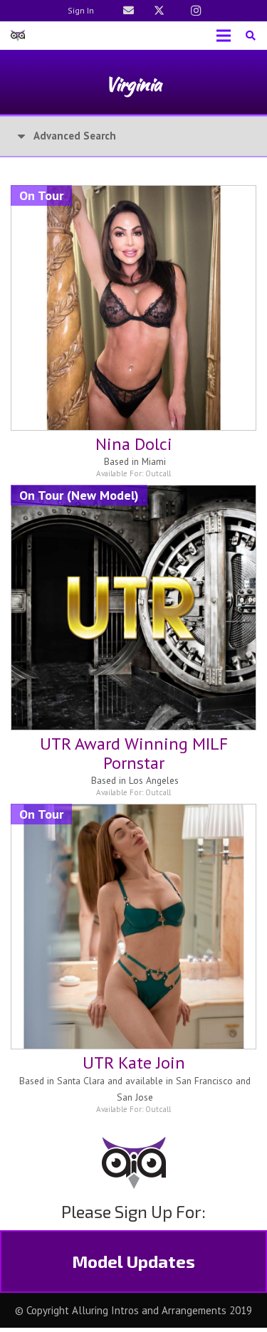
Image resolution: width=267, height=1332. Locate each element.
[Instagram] (195, 10)
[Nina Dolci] (133, 194)
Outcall (158, 473)
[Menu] (223, 35)
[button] (250, 35)
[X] (159, 10)
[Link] (128, 10)
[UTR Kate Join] (133, 813)
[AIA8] (18, 35)
